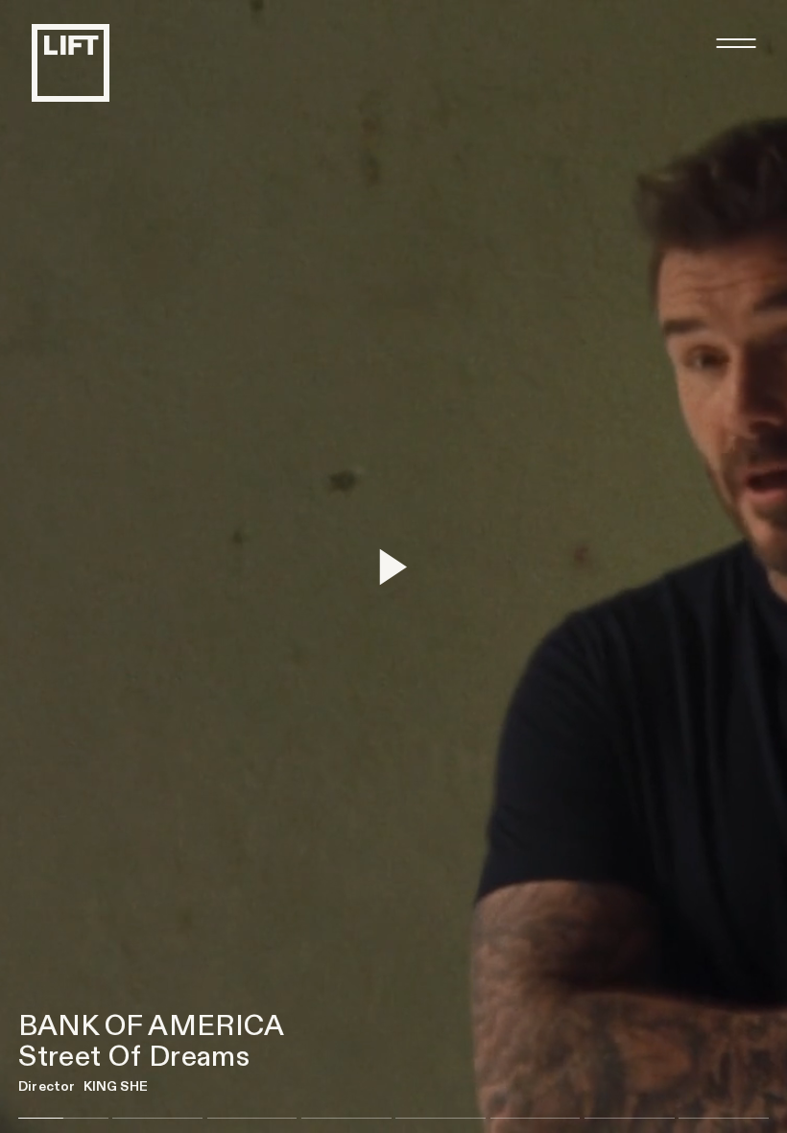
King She (115, 1086)
